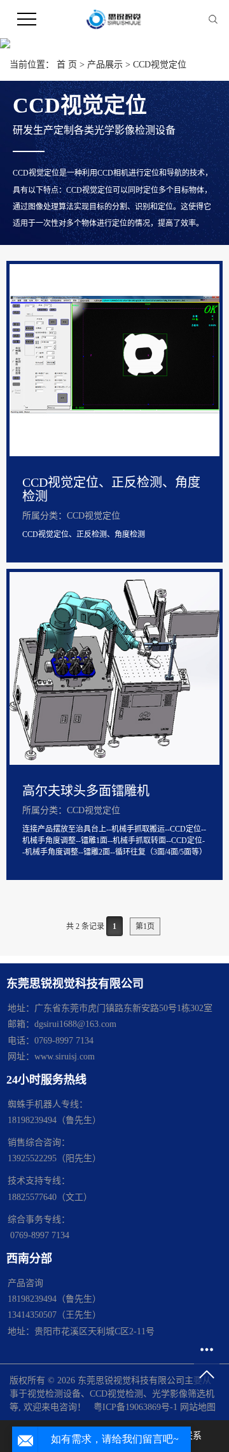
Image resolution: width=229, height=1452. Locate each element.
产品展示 (105, 64)
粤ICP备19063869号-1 (135, 1407)
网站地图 (198, 1407)
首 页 (67, 64)
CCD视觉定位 (159, 64)
